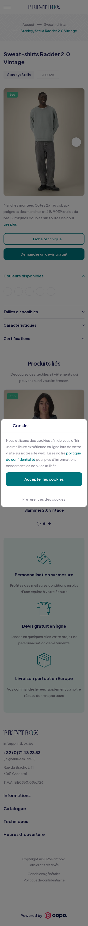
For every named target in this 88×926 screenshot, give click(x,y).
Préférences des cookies (44, 499)
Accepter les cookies (44, 479)
